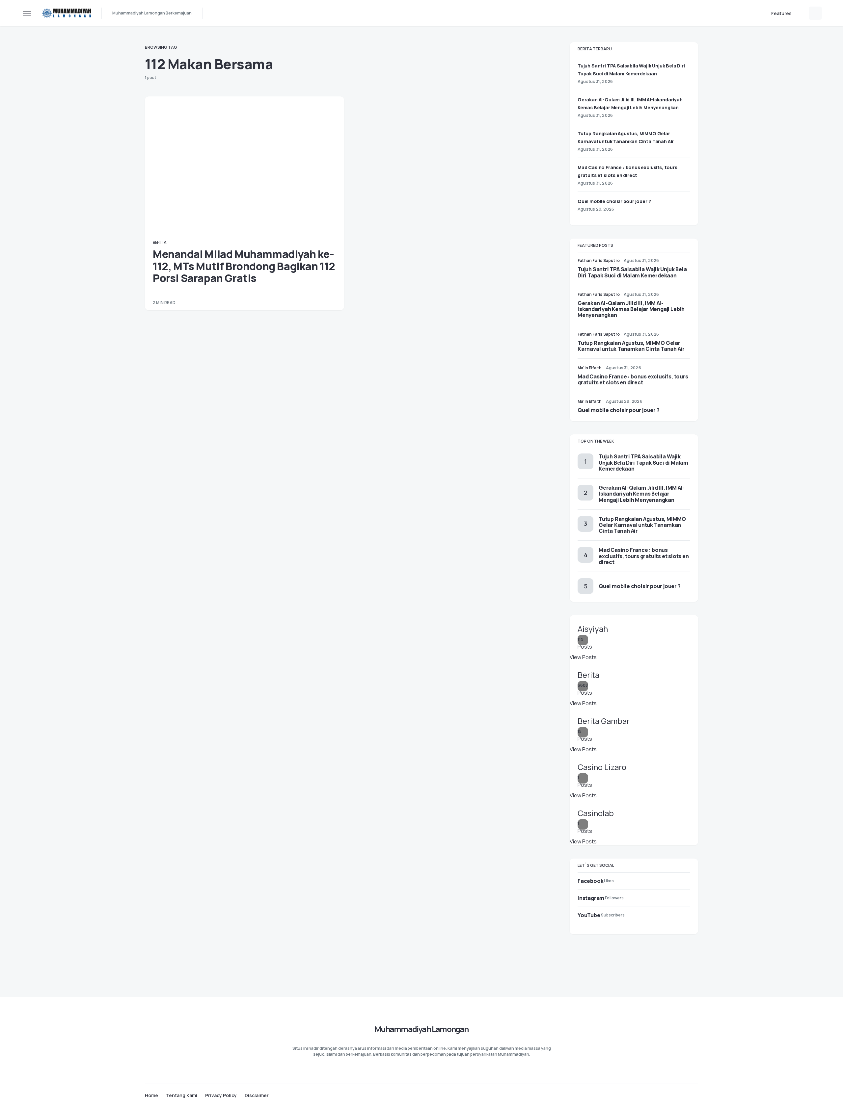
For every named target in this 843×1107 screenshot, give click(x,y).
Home (151, 1095)
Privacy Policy (221, 1095)
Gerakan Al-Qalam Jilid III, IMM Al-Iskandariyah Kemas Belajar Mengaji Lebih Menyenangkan (631, 309)
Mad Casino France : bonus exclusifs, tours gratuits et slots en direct (633, 379)
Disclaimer (257, 1095)
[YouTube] (695, 1095)
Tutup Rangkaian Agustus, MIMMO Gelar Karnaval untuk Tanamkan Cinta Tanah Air (631, 345)
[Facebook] (669, 1095)
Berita (159, 242)
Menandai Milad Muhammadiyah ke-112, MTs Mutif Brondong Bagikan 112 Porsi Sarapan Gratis (244, 266)
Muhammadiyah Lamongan (421, 1028)
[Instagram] (682, 1095)
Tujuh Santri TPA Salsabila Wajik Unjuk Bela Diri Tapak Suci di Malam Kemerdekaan (632, 272)
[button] (27, 13)
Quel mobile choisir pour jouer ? (614, 201)
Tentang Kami (181, 1095)
